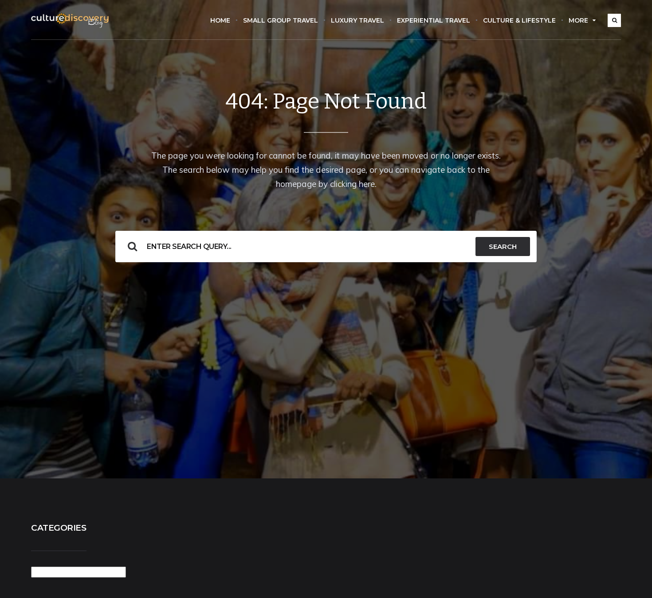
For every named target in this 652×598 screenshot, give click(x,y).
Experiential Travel (433, 20)
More (578, 20)
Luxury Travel (357, 20)
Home (220, 20)
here (367, 184)
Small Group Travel (280, 20)
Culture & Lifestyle (519, 20)
